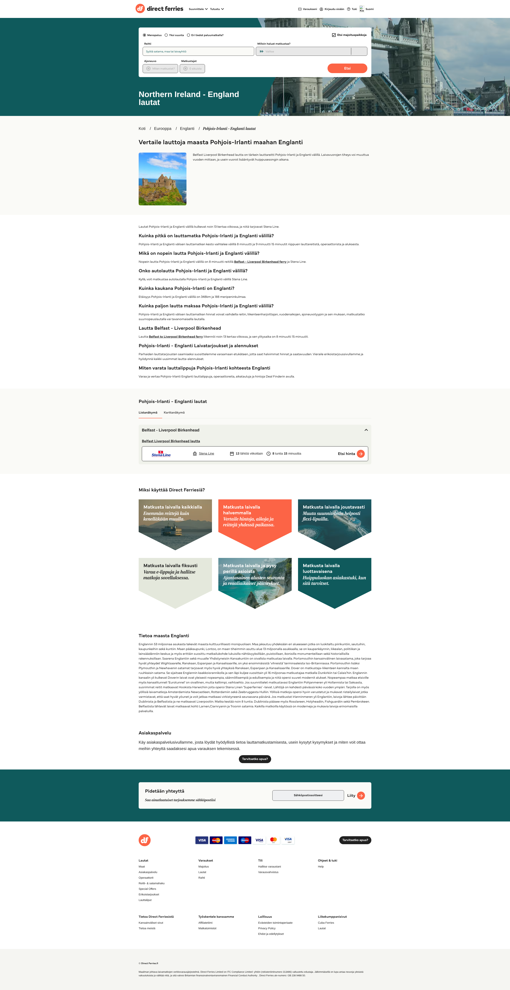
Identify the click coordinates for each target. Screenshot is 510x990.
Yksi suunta (176, 35)
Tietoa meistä (147, 928)
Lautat (202, 872)
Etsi (347, 68)
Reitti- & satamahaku (152, 883)
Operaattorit (146, 877)
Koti (142, 128)
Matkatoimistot (207, 928)
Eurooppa (163, 128)
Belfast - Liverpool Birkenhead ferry (260, 262)
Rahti (201, 877)
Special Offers (147, 888)
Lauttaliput (145, 900)
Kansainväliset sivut (151, 922)
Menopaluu (154, 35)
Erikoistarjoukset (149, 894)
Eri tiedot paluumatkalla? (207, 35)
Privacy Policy (267, 928)
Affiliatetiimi (205, 922)
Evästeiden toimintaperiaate (275, 922)
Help (321, 866)
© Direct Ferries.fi (148, 963)
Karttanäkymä (174, 412)
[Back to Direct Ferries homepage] (159, 9)
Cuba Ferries (326, 922)
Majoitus (203, 866)
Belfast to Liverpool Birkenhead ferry (176, 336)
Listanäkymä (148, 412)
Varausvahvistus (268, 872)
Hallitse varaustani (269, 866)
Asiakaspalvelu (148, 872)
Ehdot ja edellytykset (271, 933)
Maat (142, 866)
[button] (255, 430)
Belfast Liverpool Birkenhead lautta (171, 441)
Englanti (187, 128)
